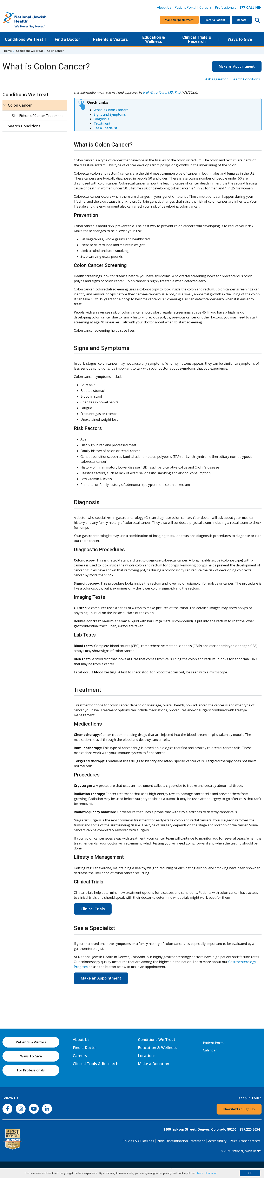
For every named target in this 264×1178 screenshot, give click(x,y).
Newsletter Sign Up (239, 1109)
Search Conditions (246, 79)
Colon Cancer (20, 105)
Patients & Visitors (110, 39)
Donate (241, 20)
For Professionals (31, 1070)
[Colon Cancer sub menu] (4, 105)
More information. (207, 1173)
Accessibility (217, 1141)
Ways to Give (240, 39)
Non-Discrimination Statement (181, 1141)
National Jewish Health (246, 1151)
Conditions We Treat (24, 39)
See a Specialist (105, 128)
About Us (164, 7)
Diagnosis (101, 119)
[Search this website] (257, 20)
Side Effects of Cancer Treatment (37, 115)
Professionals (225, 7)
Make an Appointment (179, 20)
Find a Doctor (67, 39)
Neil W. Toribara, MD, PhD (162, 92)
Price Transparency (245, 1141)
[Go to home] (33, 20)
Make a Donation (153, 1063)
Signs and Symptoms (110, 114)
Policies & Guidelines (138, 1141)
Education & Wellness (153, 39)
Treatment (102, 123)
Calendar (210, 1050)
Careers (206, 7)
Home (8, 51)
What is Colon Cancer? (111, 110)
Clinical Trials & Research (196, 39)
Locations (147, 1055)
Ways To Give (31, 1056)
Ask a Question (217, 79)
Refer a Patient (215, 20)
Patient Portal (185, 7)
